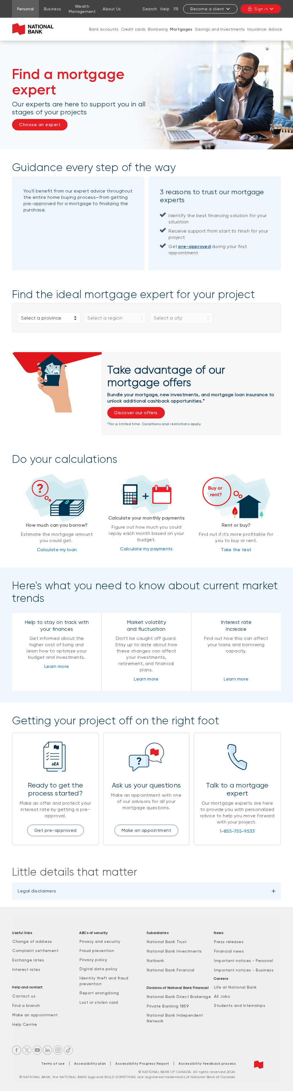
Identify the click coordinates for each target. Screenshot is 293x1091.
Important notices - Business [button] (244, 970)
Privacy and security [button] (100, 941)
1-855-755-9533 (237, 831)
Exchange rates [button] (28, 960)
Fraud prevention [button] (97, 950)
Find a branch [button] (26, 1005)
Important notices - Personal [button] (243, 960)
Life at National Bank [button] (235, 987)
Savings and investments (220, 29)
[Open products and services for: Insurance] (257, 35)
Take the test (236, 549)
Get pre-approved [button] (55, 830)
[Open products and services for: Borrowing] (158, 35)
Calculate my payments (146, 549)
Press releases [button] (228, 941)
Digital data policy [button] (99, 969)
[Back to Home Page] (34, 29)
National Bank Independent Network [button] (175, 1018)
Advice (275, 29)
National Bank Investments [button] (174, 951)
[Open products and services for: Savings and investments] (220, 35)
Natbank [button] (155, 960)
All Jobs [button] (222, 996)
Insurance (256, 29)
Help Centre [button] (24, 1024)
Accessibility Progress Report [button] (142, 1064)
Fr (176, 9)
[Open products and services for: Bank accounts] (104, 35)
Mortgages (181, 29)
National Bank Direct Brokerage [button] (179, 996)
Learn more (56, 666)
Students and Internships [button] (239, 1005)
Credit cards (133, 29)
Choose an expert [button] (39, 124)
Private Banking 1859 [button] (168, 1006)
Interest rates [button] (26, 969)
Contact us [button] (23, 996)
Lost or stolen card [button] (99, 1002)
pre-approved (194, 246)
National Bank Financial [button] (171, 970)
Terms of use (53, 1064)
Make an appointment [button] (146, 830)
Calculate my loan (57, 549)
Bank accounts (104, 29)
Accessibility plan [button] (90, 1064)
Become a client (207, 9)
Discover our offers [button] (136, 412)
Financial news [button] (229, 951)
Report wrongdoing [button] (99, 993)
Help (164, 9)
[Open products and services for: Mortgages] (181, 35)
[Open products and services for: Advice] (275, 35)
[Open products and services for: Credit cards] (133, 35)
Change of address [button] (32, 941)
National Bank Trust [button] (167, 941)
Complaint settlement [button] (35, 950)
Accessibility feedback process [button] (207, 1064)
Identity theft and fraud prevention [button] (104, 981)
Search (149, 9)
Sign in (261, 9)
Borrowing (158, 29)
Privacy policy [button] (93, 959)
